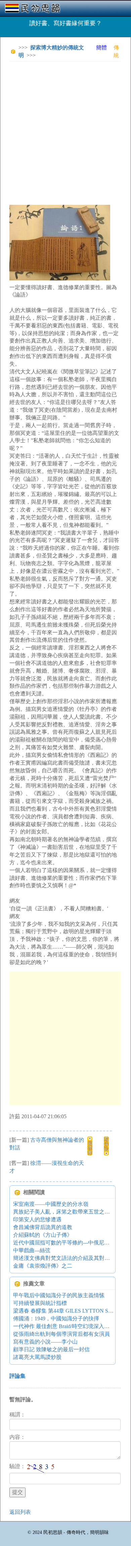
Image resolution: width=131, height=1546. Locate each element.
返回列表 (20, 1512)
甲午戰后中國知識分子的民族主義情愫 (58, 1295)
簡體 (101, 47)
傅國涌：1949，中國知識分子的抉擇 (56, 1318)
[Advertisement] (65, 131)
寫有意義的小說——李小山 (45, 1342)
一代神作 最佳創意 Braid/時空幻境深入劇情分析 (69, 1326)
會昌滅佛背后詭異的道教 (42, 1227)
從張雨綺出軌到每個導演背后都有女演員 (61, 1334)
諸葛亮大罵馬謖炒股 (37, 1357)
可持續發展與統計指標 (40, 1303)
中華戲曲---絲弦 (31, 1250)
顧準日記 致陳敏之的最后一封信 (51, 1349)
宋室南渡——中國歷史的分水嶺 (50, 1204)
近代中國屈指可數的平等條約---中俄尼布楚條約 (69, 1242)
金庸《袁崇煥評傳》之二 (42, 1266)
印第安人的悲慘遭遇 (37, 1219)
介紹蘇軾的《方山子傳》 (42, 1235)
